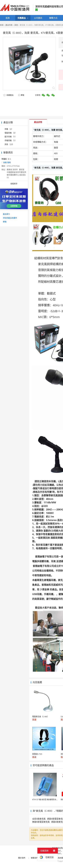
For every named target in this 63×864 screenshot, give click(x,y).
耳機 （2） (9, 129)
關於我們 (21, 858)
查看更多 (13, 183)
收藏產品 (9, 95)
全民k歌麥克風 (39, 818)
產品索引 (6, 214)
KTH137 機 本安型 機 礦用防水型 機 (46, 799)
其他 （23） (9, 144)
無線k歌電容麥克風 (41, 821)
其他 (16, 25)
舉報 (22, 95)
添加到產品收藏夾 (10, 218)
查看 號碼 (7, 162)
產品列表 (8, 25)
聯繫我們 (34, 858)
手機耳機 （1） (11, 140)
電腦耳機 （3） (11, 133)
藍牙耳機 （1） (11, 136)
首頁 (2, 25)
